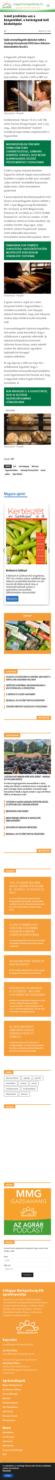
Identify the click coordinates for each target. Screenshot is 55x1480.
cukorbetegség (24, 466)
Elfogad (8, 1476)
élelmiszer (35, 466)
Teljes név (7, 1265)
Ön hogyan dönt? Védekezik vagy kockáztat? (26, 962)
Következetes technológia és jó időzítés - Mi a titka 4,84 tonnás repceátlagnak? (27, 991)
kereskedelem (10, 1083)
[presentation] (4, 549)
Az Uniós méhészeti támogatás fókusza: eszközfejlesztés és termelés (22, 1032)
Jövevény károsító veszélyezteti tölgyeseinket (26, 706)
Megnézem (12, 599)
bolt (14, 466)
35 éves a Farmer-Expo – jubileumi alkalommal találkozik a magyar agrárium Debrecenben (24, 930)
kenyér (43, 470)
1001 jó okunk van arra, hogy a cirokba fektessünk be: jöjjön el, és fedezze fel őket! (27, 888)
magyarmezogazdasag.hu (28, 4)
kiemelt (34, 1083)
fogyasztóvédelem (11, 470)
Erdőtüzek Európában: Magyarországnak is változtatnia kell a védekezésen (25, 687)
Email (6, 1256)
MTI (5, 31)
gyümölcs (38, 1078)
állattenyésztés (11, 1094)
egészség (27, 1078)
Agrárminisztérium (12, 1078)
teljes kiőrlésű (17, 474)
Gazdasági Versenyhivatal (29, 470)
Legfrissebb (11, 672)
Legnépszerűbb (12, 735)
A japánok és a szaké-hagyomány (20, 694)
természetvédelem (29, 1089)
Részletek (7, 1470)
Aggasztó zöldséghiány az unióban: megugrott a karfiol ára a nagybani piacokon (28, 678)
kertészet (23, 1083)
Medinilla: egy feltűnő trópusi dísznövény (25, 700)
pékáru (7, 474)
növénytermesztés (12, 1089)
